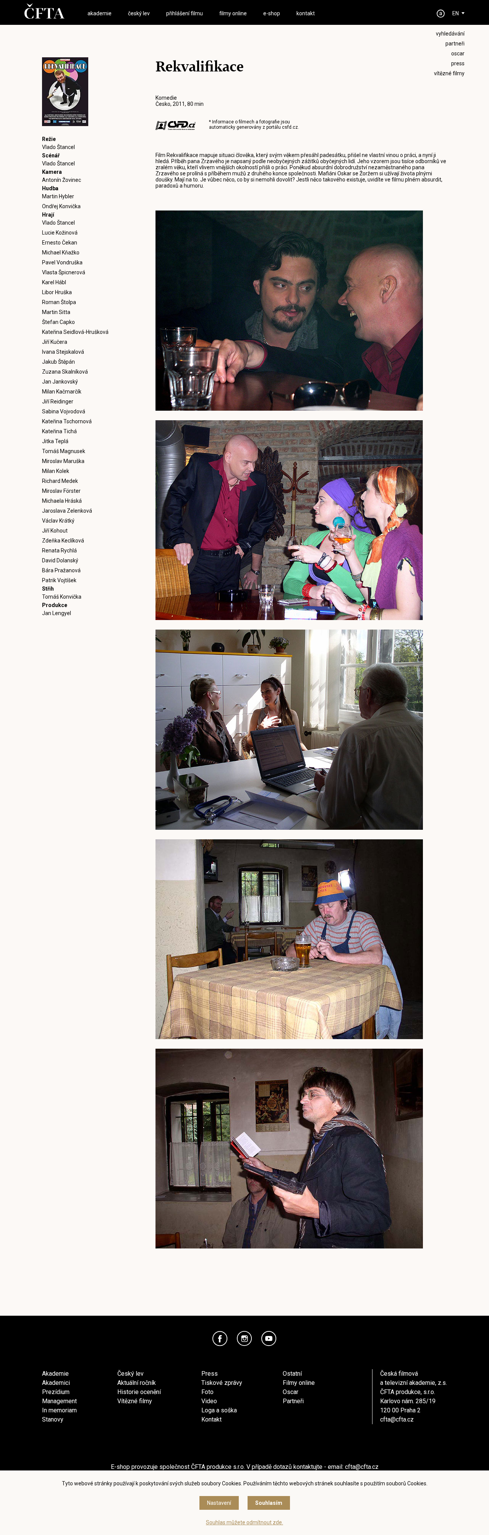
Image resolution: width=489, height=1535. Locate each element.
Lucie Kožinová (60, 233)
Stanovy (52, 1419)
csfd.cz (290, 127)
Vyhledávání (450, 34)
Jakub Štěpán (58, 362)
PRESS (458, 63)
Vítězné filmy (134, 1401)
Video (209, 1401)
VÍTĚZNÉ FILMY (449, 73)
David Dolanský (60, 560)
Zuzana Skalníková (65, 372)
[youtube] (269, 1338)
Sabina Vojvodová (63, 411)
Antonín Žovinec (61, 180)
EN (455, 13)
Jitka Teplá (55, 441)
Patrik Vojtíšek (59, 580)
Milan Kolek (55, 471)
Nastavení (219, 1503)
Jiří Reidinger (57, 401)
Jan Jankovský (60, 382)
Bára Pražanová (61, 570)
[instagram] (244, 1338)
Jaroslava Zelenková (67, 511)
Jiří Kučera (54, 342)
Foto (207, 1392)
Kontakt (211, 1419)
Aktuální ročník (136, 1382)
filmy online (233, 13)
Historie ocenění (139, 1392)
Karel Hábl (54, 282)
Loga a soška (219, 1410)
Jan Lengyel (56, 613)
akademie (99, 13)
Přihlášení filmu (184, 13)
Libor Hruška (57, 292)
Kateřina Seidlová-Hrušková (75, 332)
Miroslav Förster (61, 491)
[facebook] (220, 1338)
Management (59, 1401)
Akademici (56, 1382)
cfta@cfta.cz (397, 1419)
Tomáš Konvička (61, 597)
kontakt (305, 13)
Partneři (293, 1401)
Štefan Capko (58, 322)
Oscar (290, 1392)
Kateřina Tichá (59, 431)
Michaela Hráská (62, 501)
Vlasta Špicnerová (63, 272)
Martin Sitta (56, 312)
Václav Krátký (58, 521)
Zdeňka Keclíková (63, 541)
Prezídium (56, 1392)
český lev (139, 13)
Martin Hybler (58, 196)
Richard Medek (60, 481)
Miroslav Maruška (63, 461)
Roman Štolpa (59, 302)
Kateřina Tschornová (67, 421)
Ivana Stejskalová (63, 352)
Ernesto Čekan (59, 243)
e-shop (271, 13)
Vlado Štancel (58, 147)
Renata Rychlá (59, 550)
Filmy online (299, 1382)
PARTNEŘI (455, 43)
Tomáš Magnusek (63, 451)
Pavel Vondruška (62, 262)
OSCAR (458, 53)
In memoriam (59, 1410)
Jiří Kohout (55, 531)
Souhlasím (268, 1503)
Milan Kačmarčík (61, 392)
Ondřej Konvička (61, 206)
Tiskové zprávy (221, 1382)
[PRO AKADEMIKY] (441, 14)
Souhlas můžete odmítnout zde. (244, 1522)
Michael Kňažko (60, 252)
